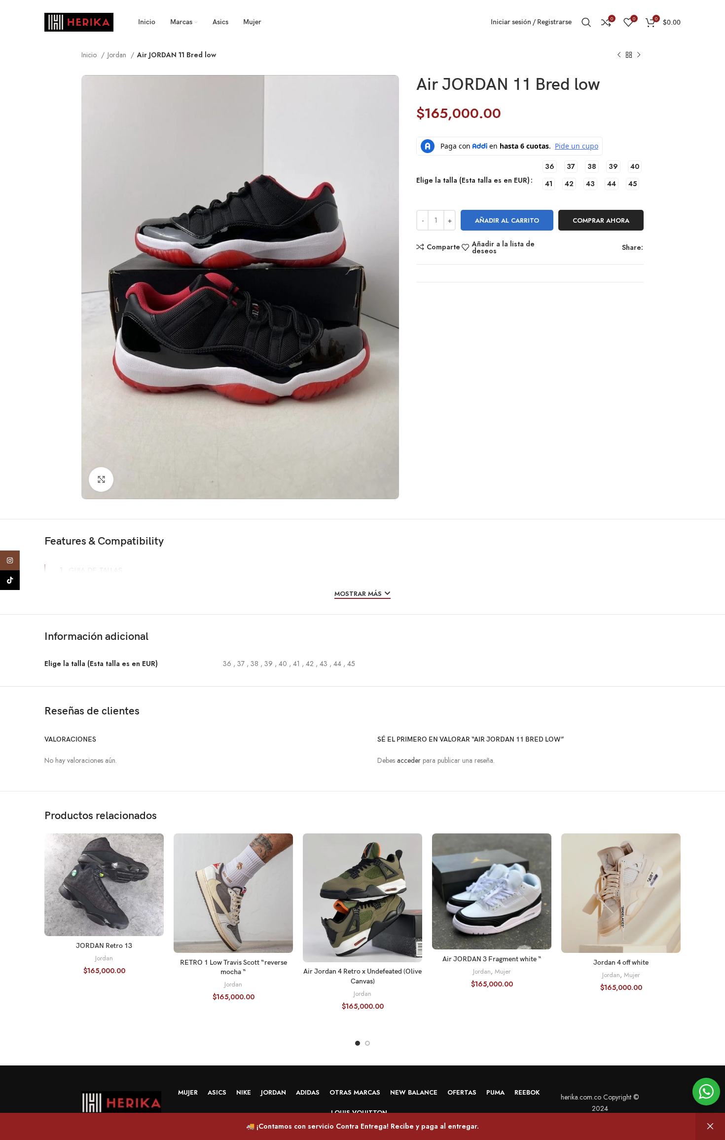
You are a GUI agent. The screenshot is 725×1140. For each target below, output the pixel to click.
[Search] (586, 22)
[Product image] (491, 892)
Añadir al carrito (507, 220)
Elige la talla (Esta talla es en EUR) (473, 180)
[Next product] (639, 55)
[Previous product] (619, 55)
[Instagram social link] (10, 560)
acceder (409, 760)
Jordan (118, 55)
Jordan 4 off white (621, 962)
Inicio (90, 55)
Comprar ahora (601, 220)
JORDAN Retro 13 (104, 946)
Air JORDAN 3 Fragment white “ (492, 959)
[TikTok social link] (10, 580)
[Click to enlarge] (101, 479)
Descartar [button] (710, 1126)
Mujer (502, 971)
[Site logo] (78, 21)
